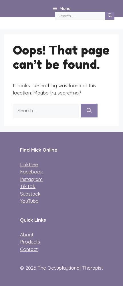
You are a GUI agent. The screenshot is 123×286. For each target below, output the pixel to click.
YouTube (29, 201)
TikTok (27, 186)
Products (30, 242)
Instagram (31, 179)
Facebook (31, 172)
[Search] (109, 16)
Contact (29, 249)
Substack (30, 194)
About (26, 234)
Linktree (29, 164)
